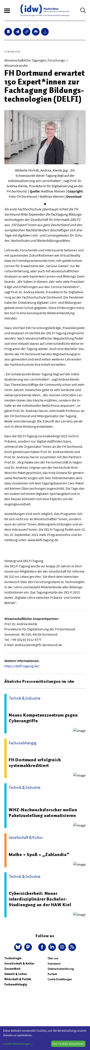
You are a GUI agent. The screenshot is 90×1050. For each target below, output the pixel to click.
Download (73, 196)
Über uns (53, 958)
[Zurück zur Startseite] (45, 10)
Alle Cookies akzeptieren (68, 1044)
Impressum (54, 963)
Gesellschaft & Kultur (19, 963)
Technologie (13, 958)
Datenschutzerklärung (61, 969)
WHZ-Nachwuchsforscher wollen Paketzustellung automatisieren (43, 812)
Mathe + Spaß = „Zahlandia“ (39, 854)
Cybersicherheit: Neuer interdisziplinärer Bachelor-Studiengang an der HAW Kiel (40, 899)
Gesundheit (12, 969)
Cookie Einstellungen (60, 979)
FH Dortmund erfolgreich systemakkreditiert (35, 763)
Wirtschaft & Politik (17, 979)
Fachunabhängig (15, 984)
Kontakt (52, 974)
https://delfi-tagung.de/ (21, 666)
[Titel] (8, 32)
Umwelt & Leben (15, 974)
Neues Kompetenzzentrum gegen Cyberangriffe (43, 718)
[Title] (26, 32)
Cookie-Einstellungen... (18, 1044)
